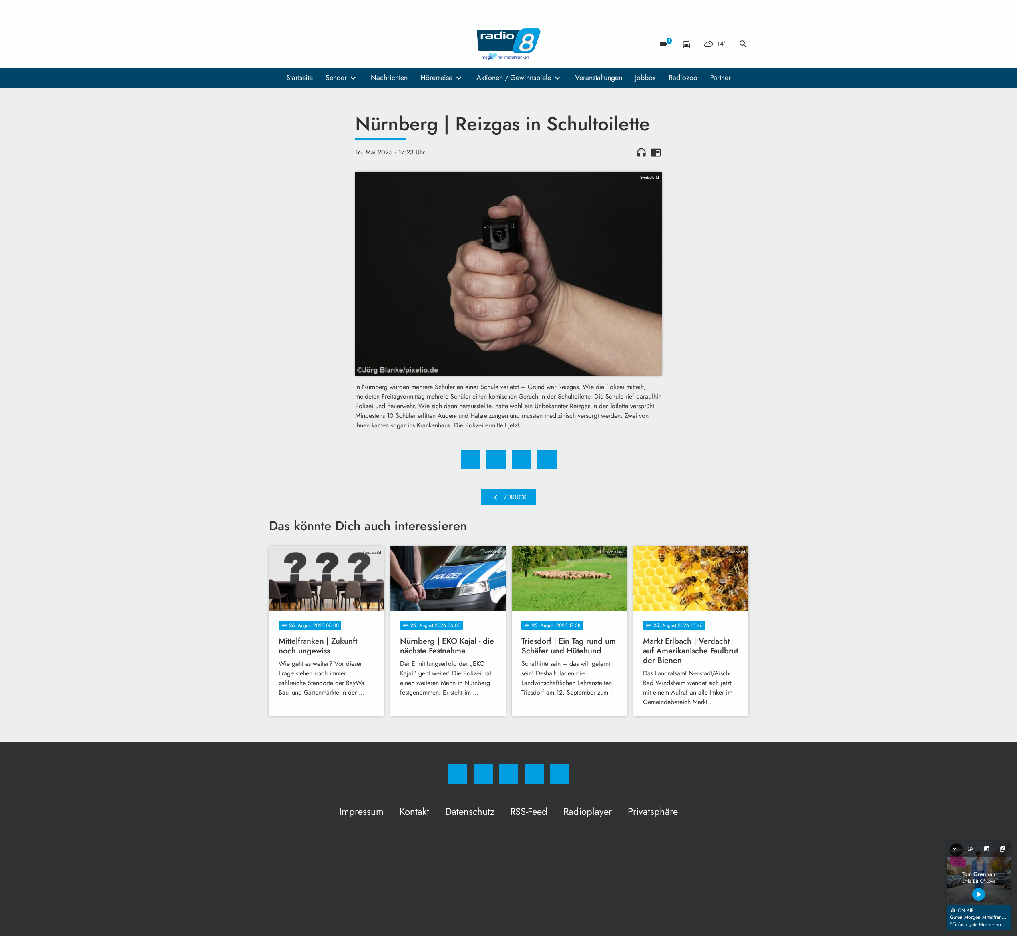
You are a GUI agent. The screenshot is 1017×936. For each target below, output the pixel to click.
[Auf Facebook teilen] (470, 459)
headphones (641, 152)
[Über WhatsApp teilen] (521, 459)
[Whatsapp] (309, 44)
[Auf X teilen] (496, 459)
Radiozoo (683, 77)
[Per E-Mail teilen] (547, 459)
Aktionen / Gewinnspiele (513, 77)
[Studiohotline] (325, 44)
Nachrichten (389, 77)
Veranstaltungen (598, 77)
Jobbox (645, 77)
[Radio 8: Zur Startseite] (509, 44)
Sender (336, 77)
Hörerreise (436, 77)
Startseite (299, 77)
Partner (720, 77)
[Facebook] (277, 44)
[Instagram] (293, 44)
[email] (341, 44)
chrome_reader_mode (655, 152)
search (743, 44)
